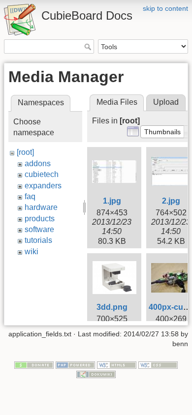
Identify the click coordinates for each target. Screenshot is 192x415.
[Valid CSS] (158, 364)
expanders (43, 185)
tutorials (38, 240)
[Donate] (34, 364)
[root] (25, 152)
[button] (162, 131)
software (39, 229)
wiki (31, 251)
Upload (166, 102)
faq (30, 196)
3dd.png (112, 307)
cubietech (42, 174)
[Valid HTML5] (116, 364)
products (40, 218)
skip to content (165, 8)
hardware (41, 207)
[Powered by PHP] (75, 364)
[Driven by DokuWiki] (96, 374)
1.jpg (112, 201)
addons (38, 163)
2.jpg (171, 201)
